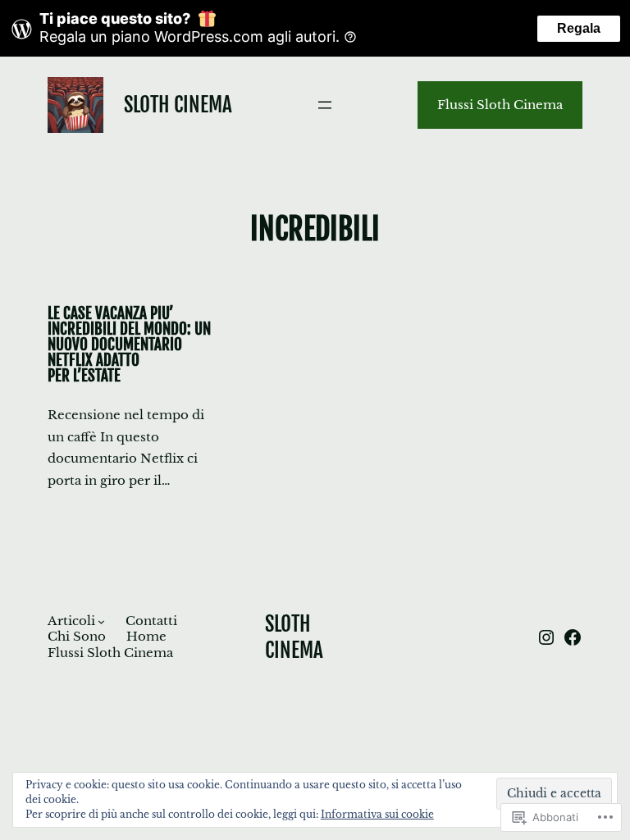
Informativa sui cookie (377, 814)
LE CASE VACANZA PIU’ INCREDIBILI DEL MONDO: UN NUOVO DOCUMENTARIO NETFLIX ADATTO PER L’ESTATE (129, 345)
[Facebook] (572, 637)
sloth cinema (178, 104)
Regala (578, 28)
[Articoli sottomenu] (101, 621)
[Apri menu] (325, 105)
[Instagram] (546, 637)
